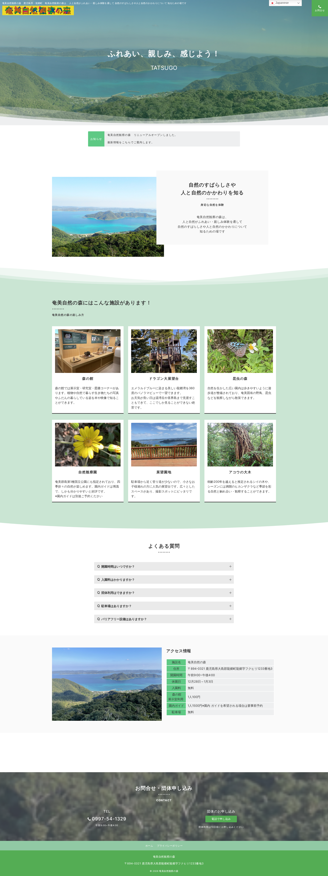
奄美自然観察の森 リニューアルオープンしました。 (142, 142)
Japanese (282, 2)
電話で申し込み (221, 818)
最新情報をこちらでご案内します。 (130, 134)
